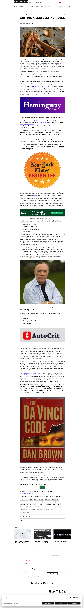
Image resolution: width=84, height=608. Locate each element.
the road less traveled (59, 506)
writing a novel (55, 499)
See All (70, 527)
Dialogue (62, 6)
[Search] (57, 2)
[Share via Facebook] (20, 516)
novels (32, 6)
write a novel (47, 499)
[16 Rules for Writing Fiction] (62, 534)
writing (21, 6)
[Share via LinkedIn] (26, 516)
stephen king (41, 504)
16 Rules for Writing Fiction (61, 542)
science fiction (23, 502)
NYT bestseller (29, 506)
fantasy (34, 502)
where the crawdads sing (31, 504)
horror (58, 502)
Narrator (55, 6)
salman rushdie (48, 504)
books (37, 6)
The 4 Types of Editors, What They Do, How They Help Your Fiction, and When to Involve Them (22, 542)
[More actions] (64, 14)
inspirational (36, 506)
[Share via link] (29, 516)
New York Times (47, 502)
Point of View (48, 6)
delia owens (22, 504)
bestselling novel (56, 504)
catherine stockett (23, 509)
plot (42, 6)
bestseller (40, 502)
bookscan (52, 509)
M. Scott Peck (32, 509)
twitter (53, 502)
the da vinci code (50, 506)
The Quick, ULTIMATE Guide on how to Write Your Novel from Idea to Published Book (42, 542)
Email (26, 571)
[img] (21, 2)
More (67, 6)
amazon (29, 502)
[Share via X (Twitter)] (23, 516)
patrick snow (39, 509)
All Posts (15, 6)
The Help (22, 506)
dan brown (43, 506)
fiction (27, 6)
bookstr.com (46, 509)
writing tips (41, 499)
